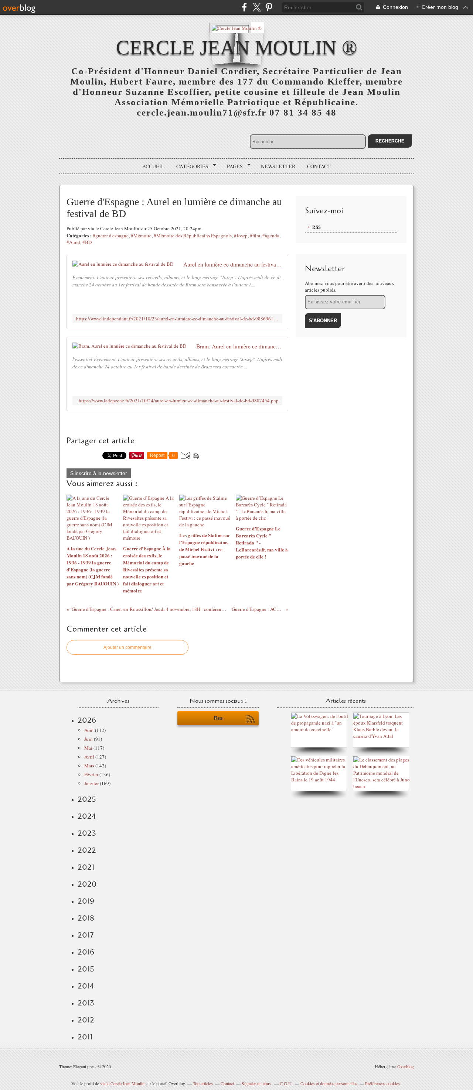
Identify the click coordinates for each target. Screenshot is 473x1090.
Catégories (189, 166)
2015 (86, 969)
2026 (87, 720)
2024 (87, 816)
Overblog (405, 1066)
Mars (89, 765)
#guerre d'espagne (111, 235)
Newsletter (278, 166)
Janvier (91, 783)
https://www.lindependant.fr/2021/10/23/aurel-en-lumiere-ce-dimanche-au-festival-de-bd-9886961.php (177, 319)
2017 (85, 935)
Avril (89, 756)
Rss (218, 718)
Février (91, 774)
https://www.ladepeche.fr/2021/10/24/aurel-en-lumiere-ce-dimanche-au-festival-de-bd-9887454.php (179, 400)
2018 (86, 918)
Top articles (203, 1083)
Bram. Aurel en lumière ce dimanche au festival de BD (239, 346)
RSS (316, 227)
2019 (86, 901)
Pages (232, 166)
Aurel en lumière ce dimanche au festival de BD (232, 264)
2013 (86, 1002)
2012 (86, 1019)
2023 (87, 833)
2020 (87, 884)
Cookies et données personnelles (328, 1083)
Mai (88, 748)
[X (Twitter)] (256, 7)
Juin (88, 739)
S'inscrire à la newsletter (98, 473)
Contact (319, 166)
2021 (86, 867)
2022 (87, 850)
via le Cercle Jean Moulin (122, 1083)
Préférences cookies (382, 1083)
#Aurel (73, 242)
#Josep (241, 235)
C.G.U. (286, 1083)
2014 (86, 985)
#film (255, 235)
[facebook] (244, 7)
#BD (87, 242)
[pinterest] (268, 7)
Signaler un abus (257, 1083)
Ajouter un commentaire (127, 647)
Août (89, 730)
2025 (87, 799)
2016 (86, 952)
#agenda (270, 235)
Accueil (153, 166)
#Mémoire (141, 235)
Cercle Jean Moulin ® (236, 47)
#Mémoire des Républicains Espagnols (193, 235)
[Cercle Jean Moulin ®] (236, 27)
